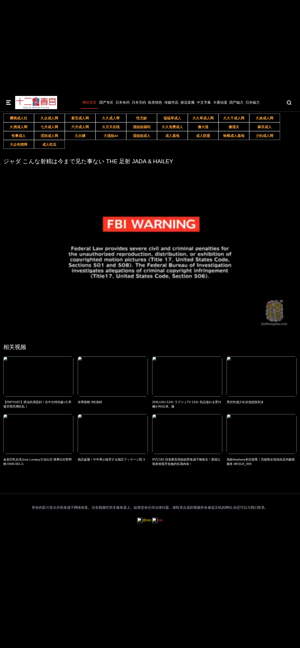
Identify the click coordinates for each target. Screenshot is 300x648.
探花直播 (188, 102)
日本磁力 (253, 102)
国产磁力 (236, 102)
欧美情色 (155, 102)
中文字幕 (204, 102)
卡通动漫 (220, 102)
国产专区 (106, 102)
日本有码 (123, 102)
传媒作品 (171, 102)
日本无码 (139, 102)
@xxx (147, 520)
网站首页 (89, 102)
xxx (160, 520)
